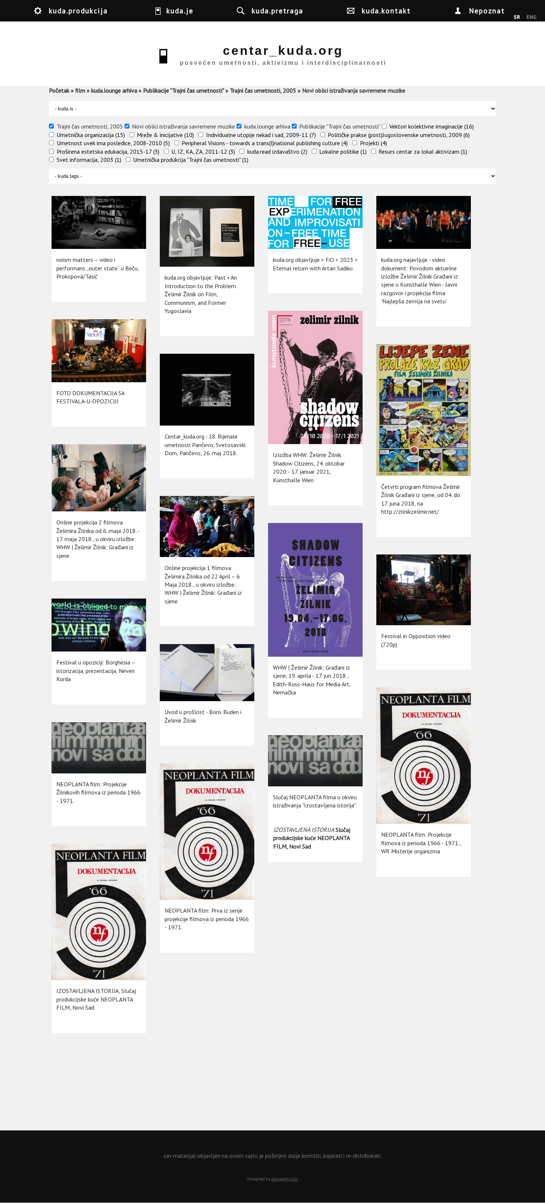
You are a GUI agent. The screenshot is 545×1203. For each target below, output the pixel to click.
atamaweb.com (284, 1179)
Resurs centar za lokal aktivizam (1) (423, 151)
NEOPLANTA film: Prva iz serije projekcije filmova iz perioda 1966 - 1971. (207, 919)
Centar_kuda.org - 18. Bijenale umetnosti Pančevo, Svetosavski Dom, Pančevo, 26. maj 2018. (205, 445)
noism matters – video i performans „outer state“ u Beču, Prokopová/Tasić (97, 268)
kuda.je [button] (180, 10)
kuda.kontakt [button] (386, 10)
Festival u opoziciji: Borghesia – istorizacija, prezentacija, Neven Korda (95, 671)
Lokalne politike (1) (343, 151)
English (531, 17)
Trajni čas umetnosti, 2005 (263, 90)
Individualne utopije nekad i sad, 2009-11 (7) (261, 135)
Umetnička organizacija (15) (91, 135)
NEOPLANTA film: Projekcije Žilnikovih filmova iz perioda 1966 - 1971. (98, 792)
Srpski (517, 17)
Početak (59, 90)
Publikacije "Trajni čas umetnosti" (183, 90)
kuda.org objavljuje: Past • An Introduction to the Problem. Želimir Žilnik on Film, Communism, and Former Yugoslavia (201, 294)
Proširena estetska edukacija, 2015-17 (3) (108, 151)
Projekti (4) (373, 143)
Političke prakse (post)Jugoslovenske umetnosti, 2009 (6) (399, 135)
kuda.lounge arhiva (114, 90)
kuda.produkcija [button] (78, 10)
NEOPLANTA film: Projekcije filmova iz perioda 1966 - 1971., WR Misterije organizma (421, 843)
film (80, 90)
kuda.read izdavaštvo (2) (277, 151)
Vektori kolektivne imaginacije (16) (431, 126)
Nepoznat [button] (487, 10)
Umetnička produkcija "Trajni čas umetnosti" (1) (190, 159)
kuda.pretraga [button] (277, 10)
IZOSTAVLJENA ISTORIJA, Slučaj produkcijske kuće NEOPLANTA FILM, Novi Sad (96, 999)
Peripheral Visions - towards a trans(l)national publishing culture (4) (265, 143)
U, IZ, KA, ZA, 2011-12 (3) (203, 151)
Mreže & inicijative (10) (165, 135)
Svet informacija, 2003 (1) (89, 159)
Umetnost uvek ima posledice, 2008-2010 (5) (113, 143)
